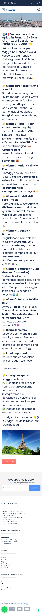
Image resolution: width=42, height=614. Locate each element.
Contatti (3, 560)
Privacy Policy (5, 564)
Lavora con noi (5, 586)
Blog (2, 562)
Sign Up (38, 3)
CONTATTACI (9, 462)
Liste (2, 584)
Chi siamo (4, 558)
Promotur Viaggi (22, 604)
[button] (4, 609)
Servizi (3, 582)
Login (31, 3)
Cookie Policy (5, 566)
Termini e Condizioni (7, 568)
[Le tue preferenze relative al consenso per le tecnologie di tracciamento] (38, 610)
